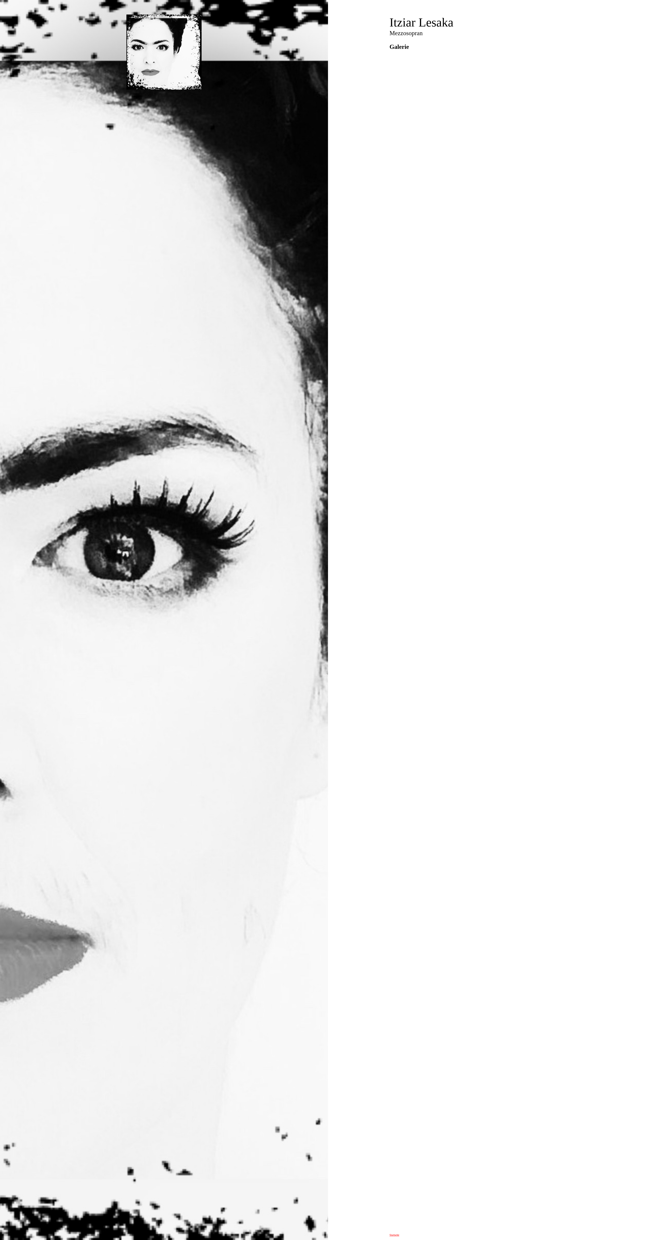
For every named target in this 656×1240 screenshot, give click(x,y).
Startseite (394, 1235)
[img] (164, 52)
